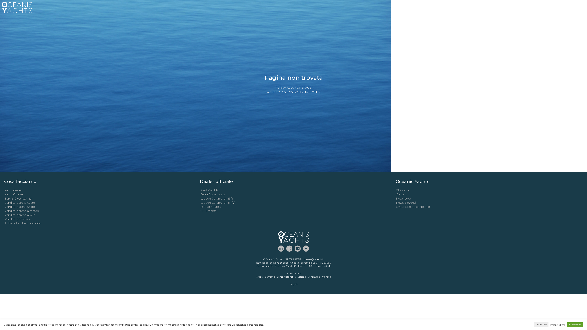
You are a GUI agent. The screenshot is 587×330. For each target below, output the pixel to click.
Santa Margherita (286, 276)
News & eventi (406, 202)
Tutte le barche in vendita (23, 223)
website (294, 262)
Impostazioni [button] (557, 324)
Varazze (302, 276)
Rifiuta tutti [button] (541, 324)
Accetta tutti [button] (575, 324)
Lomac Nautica (210, 207)
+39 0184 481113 (292, 259)
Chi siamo (403, 190)
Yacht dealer (13, 190)
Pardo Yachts (209, 190)
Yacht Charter (14, 194)
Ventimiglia (314, 276)
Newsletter (403, 198)
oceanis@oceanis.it (313, 259)
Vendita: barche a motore (22, 211)
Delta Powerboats (212, 194)
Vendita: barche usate (20, 202)
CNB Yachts (208, 211)
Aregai (259, 276)
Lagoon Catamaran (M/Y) (217, 202)
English (293, 284)
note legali (262, 262)
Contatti (401, 194)
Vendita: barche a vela (20, 215)
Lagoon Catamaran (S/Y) (217, 198)
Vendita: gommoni (18, 219)
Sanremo (270, 276)
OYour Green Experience (413, 207)
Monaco (326, 276)
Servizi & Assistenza (18, 198)
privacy (304, 262)
